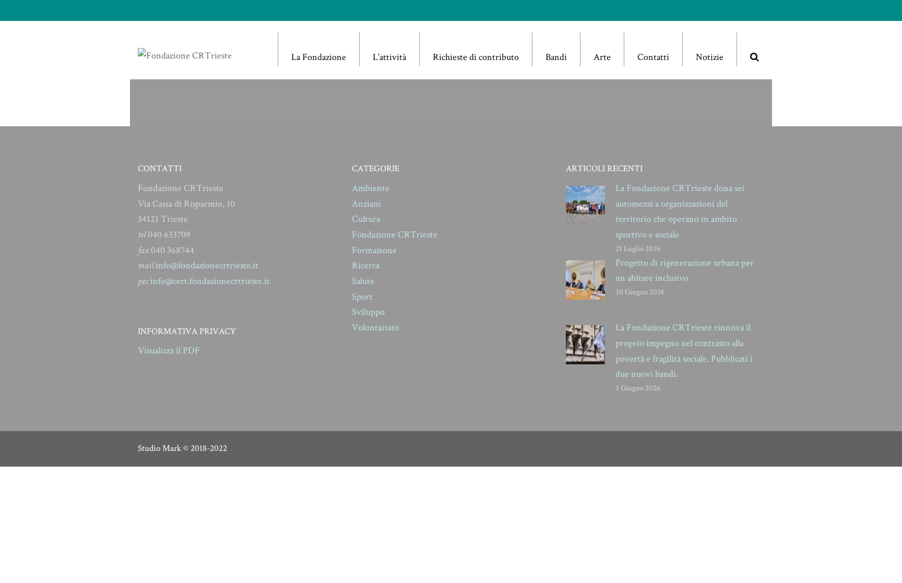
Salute (363, 281)
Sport (362, 297)
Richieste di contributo (476, 57)
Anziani (366, 204)
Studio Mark (159, 448)
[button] (754, 49)
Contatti (653, 57)
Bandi (556, 57)
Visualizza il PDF (169, 350)
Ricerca (365, 265)
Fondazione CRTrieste (394, 235)
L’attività (389, 57)
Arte (602, 57)
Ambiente (370, 188)
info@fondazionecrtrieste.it (207, 265)
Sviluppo (368, 312)
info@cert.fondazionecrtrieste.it (210, 281)
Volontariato (375, 328)
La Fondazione (318, 57)
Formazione (374, 250)
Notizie (709, 57)
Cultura (366, 219)
